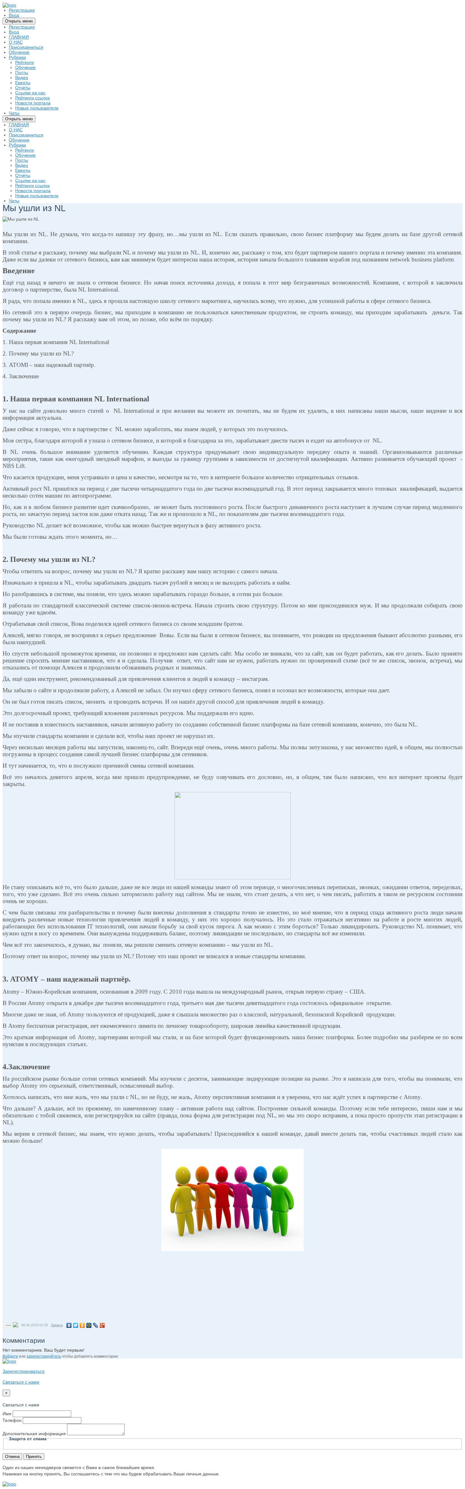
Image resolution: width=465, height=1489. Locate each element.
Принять (34, 1456)
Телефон (12, 1420)
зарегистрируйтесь (44, 1356)
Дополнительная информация (34, 1433)
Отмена (12, 1456)
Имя (7, 1413)
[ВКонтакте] (69, 1325)
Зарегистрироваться (24, 1371)
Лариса (57, 1325)
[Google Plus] (102, 1325)
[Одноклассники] (82, 1325)
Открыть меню (19, 21)
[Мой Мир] (89, 1325)
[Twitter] (75, 1325)
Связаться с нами (21, 1382)
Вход (14, 15)
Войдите (10, 1356)
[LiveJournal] (95, 1325)
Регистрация (22, 10)
